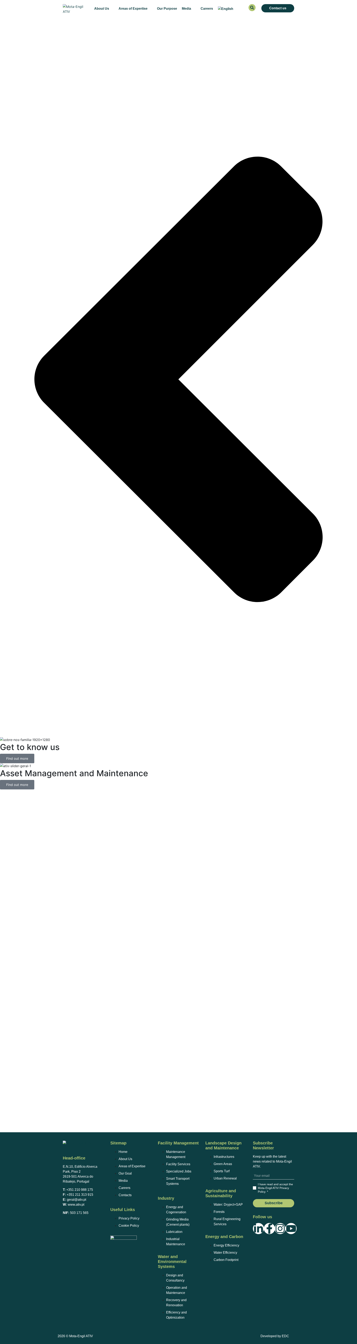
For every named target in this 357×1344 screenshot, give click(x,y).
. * (275, 1188)
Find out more (17, 758)
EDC (285, 1336)
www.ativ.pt (76, 1204)
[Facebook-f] (269, 1228)
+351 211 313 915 (80, 1194)
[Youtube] (291, 1228)
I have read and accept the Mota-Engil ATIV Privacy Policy (275, 1188)
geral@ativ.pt (76, 1199)
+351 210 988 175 (79, 1189)
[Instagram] (280, 1228)
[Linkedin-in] (258, 1228)
